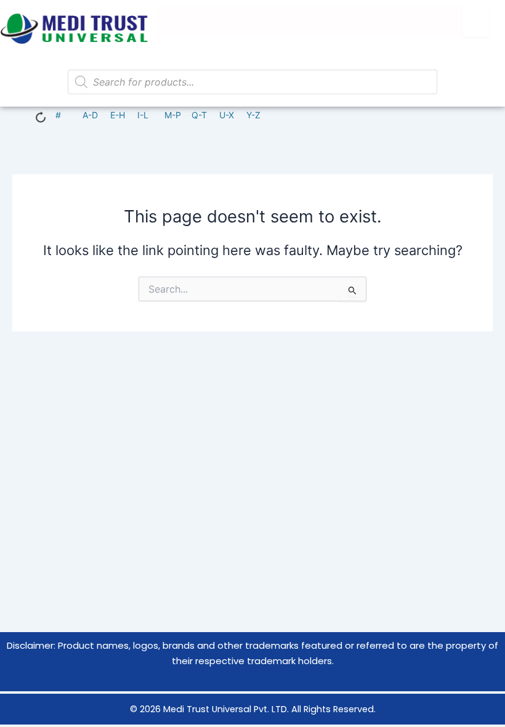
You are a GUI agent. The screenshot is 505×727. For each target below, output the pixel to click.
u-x (226, 115)
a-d (90, 115)
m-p (172, 115)
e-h (117, 115)
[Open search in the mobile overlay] (252, 82)
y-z (253, 115)
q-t (199, 115)
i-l (142, 115)
